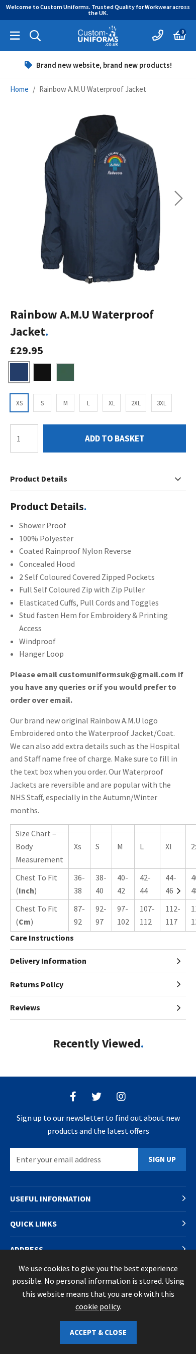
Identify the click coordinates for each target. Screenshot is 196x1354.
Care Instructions (42, 938)
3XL (161, 403)
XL (112, 403)
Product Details (38, 479)
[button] (179, 35)
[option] (98, 64)
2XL (136, 403)
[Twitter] (96, 1097)
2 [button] (98, 280)
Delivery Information (48, 961)
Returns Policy (36, 984)
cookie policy (97, 1306)
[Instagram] (122, 1097)
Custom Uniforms (98, 35)
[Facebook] (73, 1097)
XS (19, 403)
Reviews (25, 1007)
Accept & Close (98, 1332)
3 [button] (109, 280)
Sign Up (162, 1159)
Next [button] (178, 198)
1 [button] (87, 280)
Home (19, 89)
